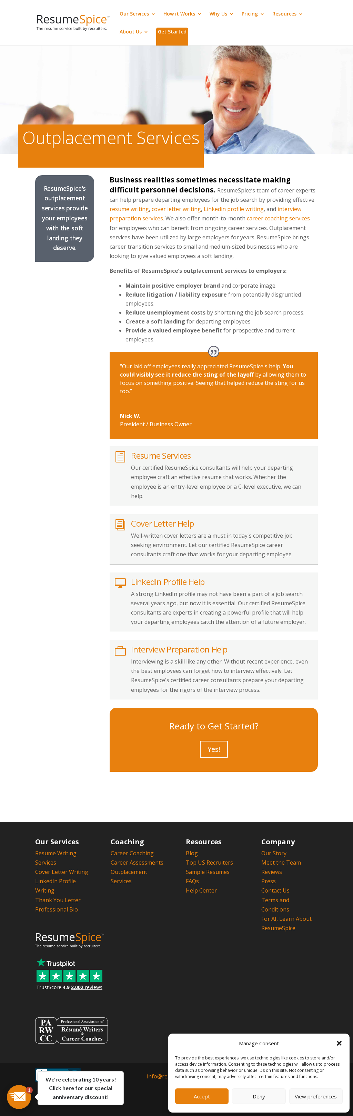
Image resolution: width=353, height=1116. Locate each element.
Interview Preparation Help (179, 649)
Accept (202, 1096)
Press (268, 881)
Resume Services (161, 455)
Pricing (250, 14)
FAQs (192, 881)
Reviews (271, 872)
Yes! (214, 749)
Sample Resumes (208, 872)
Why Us (218, 14)
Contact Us (275, 890)
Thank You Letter (58, 900)
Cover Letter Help (162, 523)
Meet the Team (281, 862)
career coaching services (278, 218)
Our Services (134, 14)
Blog (192, 853)
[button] (339, 1043)
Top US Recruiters (209, 862)
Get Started (172, 31)
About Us (131, 32)
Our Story (273, 853)
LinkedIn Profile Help (167, 581)
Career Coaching (132, 853)
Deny (259, 1096)
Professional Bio (56, 909)
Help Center (201, 890)
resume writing (129, 209)
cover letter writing (176, 209)
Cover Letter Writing (61, 872)
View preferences (316, 1096)
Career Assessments (137, 862)
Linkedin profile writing (234, 209)
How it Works (179, 14)
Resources (284, 14)
